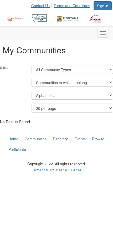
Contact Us (40, 5)
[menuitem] (42, 4)
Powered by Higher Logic (57, 169)
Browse (98, 138)
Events (80, 138)
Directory (60, 138)
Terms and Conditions (72, 5)
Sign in (102, 5)
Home (13, 138)
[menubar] (62, 4)
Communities (36, 138)
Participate (17, 149)
